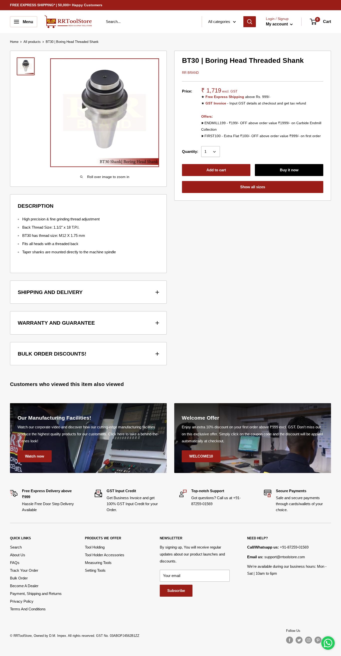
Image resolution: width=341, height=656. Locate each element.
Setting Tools (95, 570)
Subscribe (176, 590)
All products (32, 42)
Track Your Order (24, 570)
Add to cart (216, 170)
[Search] (249, 21)
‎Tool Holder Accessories (104, 555)
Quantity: (190, 151)
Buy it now (289, 170)
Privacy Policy (21, 601)
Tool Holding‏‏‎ (95, 547)
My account (277, 24)
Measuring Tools (98, 563)
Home (14, 42)
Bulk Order (19, 578)
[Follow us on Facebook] (289, 640)
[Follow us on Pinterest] (318, 640)
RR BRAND (190, 73)
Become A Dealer (24, 586)
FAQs (14, 563)
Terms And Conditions (28, 609)
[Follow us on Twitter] (299, 640)
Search (16, 547)
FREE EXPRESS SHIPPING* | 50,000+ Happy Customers (56, 5)
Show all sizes (252, 187)
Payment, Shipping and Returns (36, 593)
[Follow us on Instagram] (308, 640)
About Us (17, 555)
